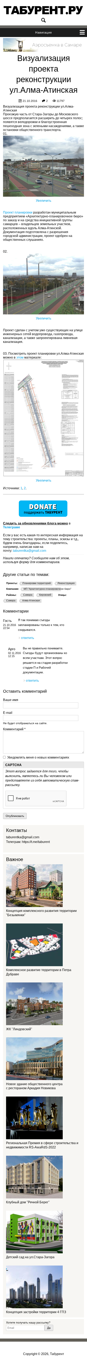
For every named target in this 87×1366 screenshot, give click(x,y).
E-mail (7, 712)
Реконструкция (66, 583)
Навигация (43, 32)
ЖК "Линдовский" (19, 1029)
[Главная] (43, 10)
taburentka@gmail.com (29, 550)
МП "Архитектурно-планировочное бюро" (47, 589)
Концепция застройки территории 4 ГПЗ (36, 1312)
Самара (27, 594)
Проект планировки (17, 212)
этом (19, 357)
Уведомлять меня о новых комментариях (38, 757)
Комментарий (14, 729)
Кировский (45, 594)
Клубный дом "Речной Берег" (28, 1202)
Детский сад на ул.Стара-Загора (30, 1257)
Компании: (12, 589)
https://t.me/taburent (36, 842)
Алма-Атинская (31, 600)
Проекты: (12, 583)
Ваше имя (10, 700)
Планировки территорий (36, 583)
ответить (27, 638)
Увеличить (43, 200)
